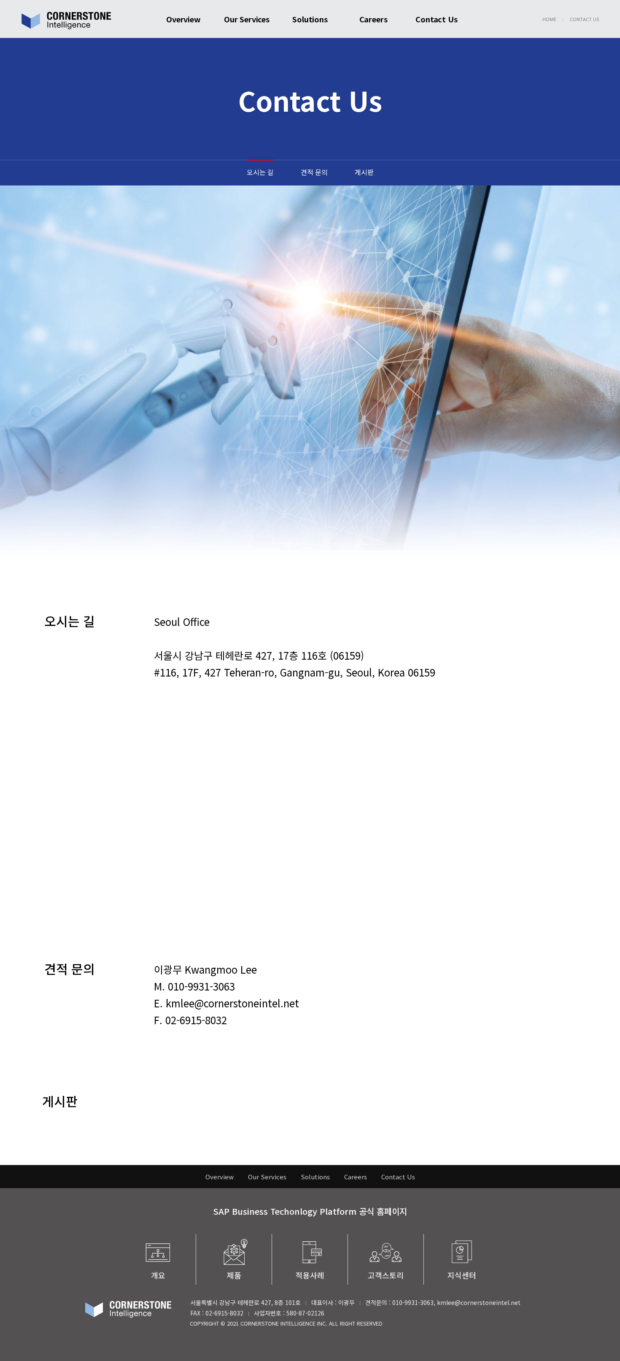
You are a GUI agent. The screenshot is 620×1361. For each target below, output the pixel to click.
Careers (373, 18)
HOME (549, 19)
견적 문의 (314, 172)
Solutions (309, 18)
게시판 (364, 172)
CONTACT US (584, 19)
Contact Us (436, 18)
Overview (183, 18)
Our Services (247, 18)
